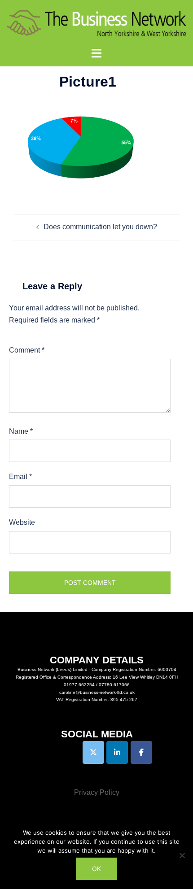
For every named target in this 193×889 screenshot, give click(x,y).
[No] (181, 855)
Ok (96, 868)
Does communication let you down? (100, 227)
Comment (26, 350)
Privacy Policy (96, 792)
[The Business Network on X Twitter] (93, 752)
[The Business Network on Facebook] (141, 752)
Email (20, 476)
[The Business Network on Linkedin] (117, 752)
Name (21, 431)
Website (22, 522)
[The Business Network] (96, 23)
